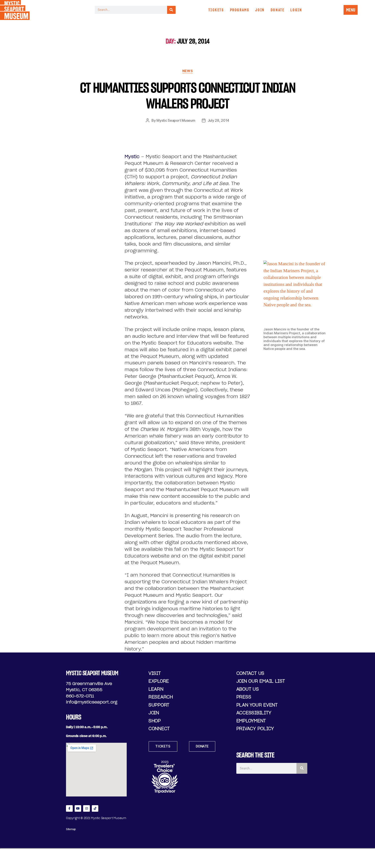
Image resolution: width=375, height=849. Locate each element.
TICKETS (216, 9)
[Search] (171, 10)
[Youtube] (78, 808)
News (187, 71)
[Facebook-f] (69, 808)
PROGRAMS (239, 9)
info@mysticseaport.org (91, 702)
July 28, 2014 (218, 120)
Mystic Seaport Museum (175, 120)
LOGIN (296, 9)
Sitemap (71, 829)
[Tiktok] (95, 808)
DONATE (278, 9)
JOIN (259, 9)
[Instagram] (86, 808)
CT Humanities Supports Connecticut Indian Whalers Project (187, 95)
